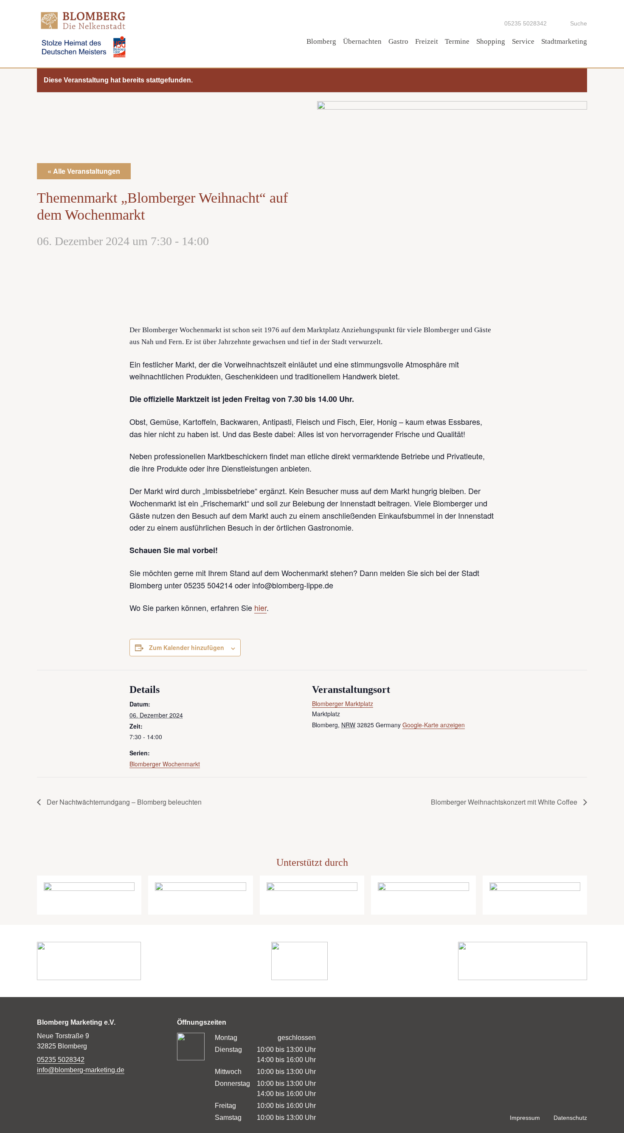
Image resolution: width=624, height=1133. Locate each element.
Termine (457, 41)
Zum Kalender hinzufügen (186, 647)
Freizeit (426, 41)
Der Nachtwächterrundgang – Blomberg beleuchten (123, 802)
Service (523, 41)
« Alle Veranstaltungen (84, 171)
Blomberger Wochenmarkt (164, 764)
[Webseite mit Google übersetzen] (473, 23)
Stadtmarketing (564, 41)
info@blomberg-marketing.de (80, 1070)
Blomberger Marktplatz (342, 703)
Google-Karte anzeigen (433, 724)
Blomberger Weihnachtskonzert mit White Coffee (505, 802)
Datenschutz (570, 1118)
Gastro (398, 41)
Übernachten (362, 41)
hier (260, 607)
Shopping (490, 41)
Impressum (525, 1118)
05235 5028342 (60, 1059)
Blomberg (321, 41)
